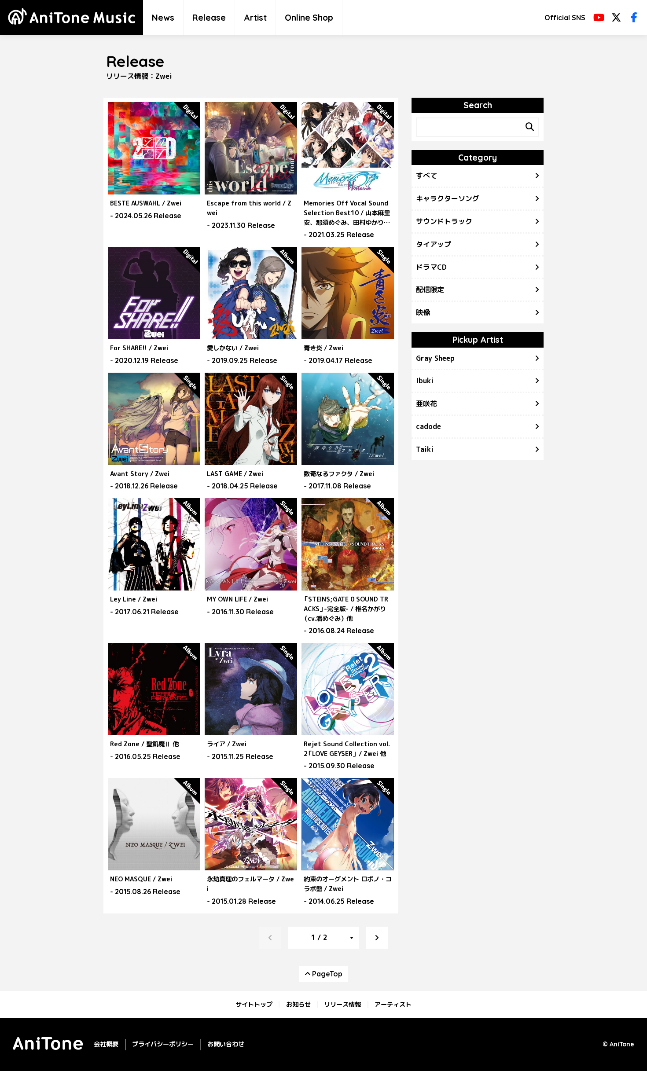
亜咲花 (426, 403)
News (163, 17)
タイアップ (433, 244)
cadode (428, 426)
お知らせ (298, 1004)
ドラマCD (431, 267)
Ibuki (425, 380)
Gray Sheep (435, 358)
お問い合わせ (225, 1044)
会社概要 (106, 1044)
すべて (426, 175)
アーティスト (393, 1004)
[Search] (529, 127)
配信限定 (430, 289)
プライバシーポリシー (163, 1044)
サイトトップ (253, 1004)
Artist (255, 17)
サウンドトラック (444, 221)
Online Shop (309, 17)
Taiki (425, 449)
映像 (423, 312)
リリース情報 (342, 1004)
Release (209, 17)
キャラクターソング (447, 198)
